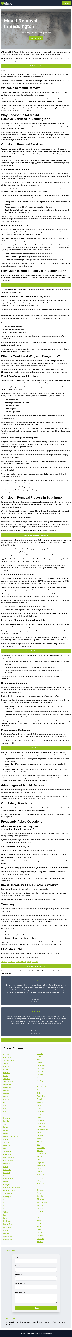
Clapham (6, 1100)
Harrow (39, 1187)
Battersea (6, 1109)
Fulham (5, 1127)
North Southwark (9, 1157)
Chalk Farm (41, 1066)
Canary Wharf (8, 1203)
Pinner (39, 1214)
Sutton (29, 961)
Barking (39, 1138)
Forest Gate (41, 1120)
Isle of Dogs (7, 1169)
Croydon (4, 961)
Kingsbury (40, 1163)
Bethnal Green (8, 1224)
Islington (6, 1230)
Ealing (39, 1117)
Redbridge (40, 1178)
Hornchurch (41, 1232)
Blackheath (7, 1145)
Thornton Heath (21, 961)
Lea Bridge (40, 1111)
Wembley (40, 1135)
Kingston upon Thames (11, 1136)
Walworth (6, 1142)
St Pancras (7, 1227)
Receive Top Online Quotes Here (36, 651)
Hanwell (39, 1105)
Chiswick (6, 1200)
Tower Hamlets (8, 1209)
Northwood (40, 1238)
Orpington (6, 1185)
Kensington (7, 1163)
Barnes (5, 1148)
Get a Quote (35, 38)
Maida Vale (7, 1221)
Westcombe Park (9, 1191)
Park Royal (40, 1081)
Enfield (39, 1229)
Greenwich (7, 1154)
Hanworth (40, 1072)
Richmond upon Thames (11, 1188)
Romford (39, 1226)
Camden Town (8, 1236)
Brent (38, 1144)
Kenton (39, 1193)
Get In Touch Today (36, 66)
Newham (40, 1102)
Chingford (40, 1208)
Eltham (5, 1181)
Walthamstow (41, 1175)
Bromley (6, 1233)
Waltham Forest (42, 1184)
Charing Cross (8, 1160)
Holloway (40, 1084)
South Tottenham (42, 1129)
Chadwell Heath (42, 1202)
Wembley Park (41, 1153)
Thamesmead (41, 1126)
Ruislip (39, 1220)
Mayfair (5, 1175)
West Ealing (41, 1096)
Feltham (39, 1108)
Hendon (39, 1156)
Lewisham (6, 1121)
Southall (39, 1132)
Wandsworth (7, 1103)
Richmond (6, 1172)
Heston (39, 1114)
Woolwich (40, 1053)
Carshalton (11, 961)
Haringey (40, 1150)
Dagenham (40, 1196)
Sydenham (7, 1084)
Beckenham (7, 1087)
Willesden (40, 1099)
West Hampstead (42, 1087)
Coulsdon (6, 1072)
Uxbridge (40, 1223)
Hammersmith (8, 1178)
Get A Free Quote (36, 1040)
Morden (5, 1069)
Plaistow (39, 1078)
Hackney (40, 1075)
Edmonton (40, 1199)
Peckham (6, 1118)
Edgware (40, 1205)
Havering (40, 1241)
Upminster (40, 1235)
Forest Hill (6, 1091)
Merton (5, 1075)
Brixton (5, 1097)
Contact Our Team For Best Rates (36, 285)
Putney (5, 1112)
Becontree (40, 1190)
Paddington (7, 1197)
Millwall (5, 1166)
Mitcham (35, 961)
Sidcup (5, 1212)
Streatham (6, 1078)
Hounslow (40, 1069)
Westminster (7, 1151)
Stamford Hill (41, 1123)
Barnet (39, 1217)
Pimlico (5, 1133)
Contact (66, 3)
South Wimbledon (9, 1081)
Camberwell (7, 1115)
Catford (5, 1106)
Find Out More (36, 748)
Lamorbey (6, 1218)
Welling (39, 1062)
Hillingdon (40, 1181)
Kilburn (39, 1056)
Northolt (39, 1172)
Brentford (6, 1215)
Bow (38, 1059)
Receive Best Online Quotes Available (36, 535)
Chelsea (6, 1139)
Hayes (39, 1169)
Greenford (40, 1141)
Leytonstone (41, 1147)
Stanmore (40, 1211)
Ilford (38, 1159)
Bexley (39, 1093)
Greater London (8, 1206)
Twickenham (7, 1194)
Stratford (39, 1090)
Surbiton (6, 1124)
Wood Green (41, 1166)
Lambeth (6, 1094)
